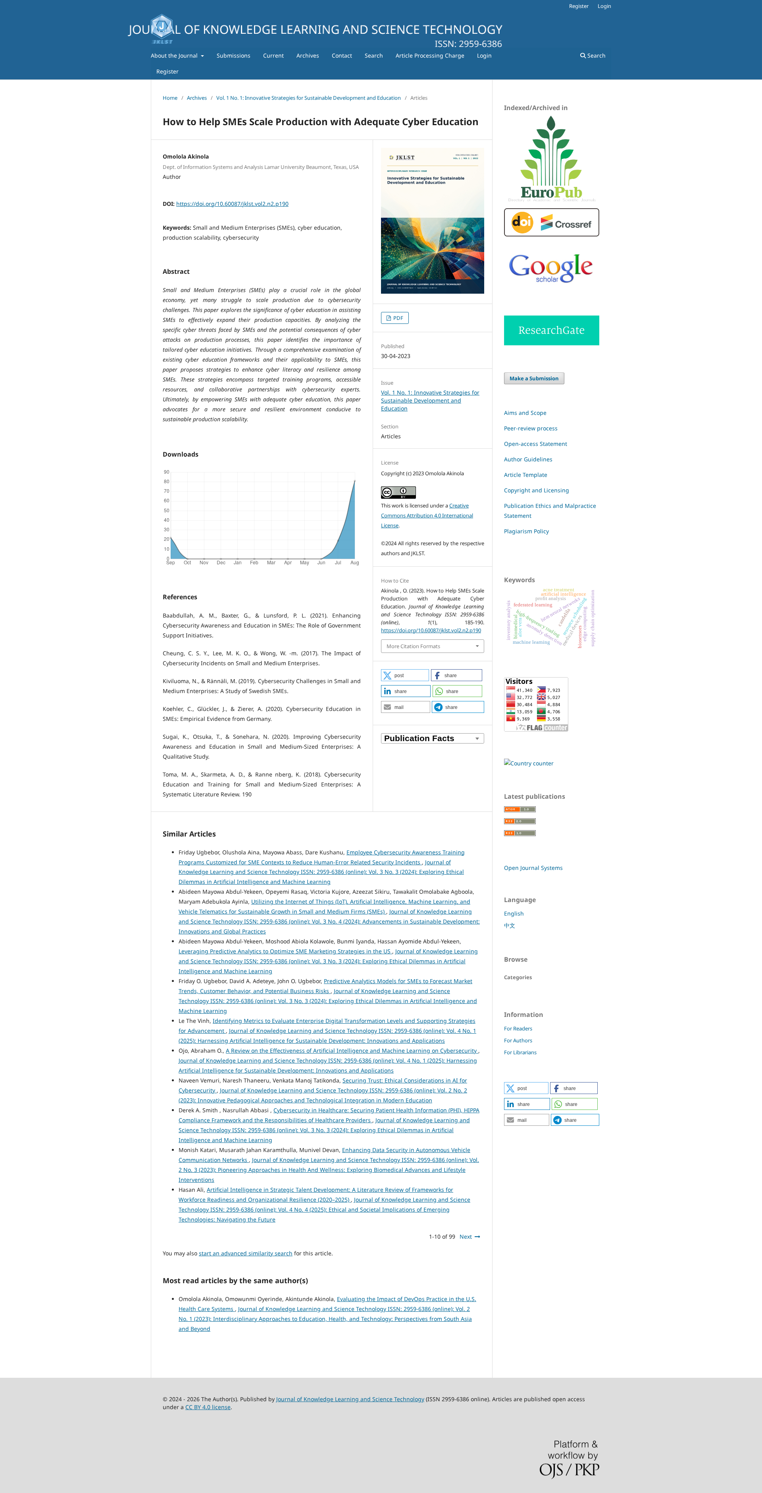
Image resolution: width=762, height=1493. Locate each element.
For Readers (518, 1028)
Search (374, 55)
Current (273, 55)
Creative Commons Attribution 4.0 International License (427, 515)
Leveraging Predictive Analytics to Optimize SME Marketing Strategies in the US (285, 951)
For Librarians (520, 1052)
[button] (405, 675)
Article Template (525, 474)
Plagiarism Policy (526, 531)
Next (466, 1236)
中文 (509, 925)
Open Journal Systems (533, 867)
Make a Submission (534, 378)
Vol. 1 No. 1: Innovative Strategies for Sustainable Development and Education (308, 97)
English (514, 913)
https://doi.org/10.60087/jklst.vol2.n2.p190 (232, 203)
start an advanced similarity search (245, 1253)
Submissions (233, 55)
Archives (307, 55)
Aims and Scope (525, 412)
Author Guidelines (528, 459)
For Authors (518, 1040)
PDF (397, 317)
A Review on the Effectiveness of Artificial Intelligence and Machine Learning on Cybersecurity (352, 1050)
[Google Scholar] (551, 289)
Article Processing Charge (430, 55)
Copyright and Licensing (536, 490)
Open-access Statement (535, 443)
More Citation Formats (413, 646)
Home (170, 97)
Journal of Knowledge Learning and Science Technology (350, 1399)
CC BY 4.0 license (208, 1407)
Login (484, 55)
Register (167, 71)
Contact (342, 55)
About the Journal (175, 55)
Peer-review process (531, 428)
